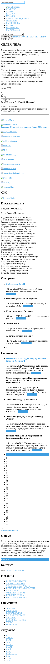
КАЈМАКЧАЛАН (14, 613)
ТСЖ (8, 661)
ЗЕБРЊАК (11, 608)
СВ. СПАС (11, 617)
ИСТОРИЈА (40, 37)
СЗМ (8, 656)
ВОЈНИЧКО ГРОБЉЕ (16, 620)
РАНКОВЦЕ (11, 624)
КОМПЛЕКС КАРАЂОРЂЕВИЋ (20, 588)
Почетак (16, 37)
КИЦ (8, 651)
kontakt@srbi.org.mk (15, 570)
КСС (8, 635)
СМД (8, 649)
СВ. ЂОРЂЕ (11, 610)
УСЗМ (9, 647)
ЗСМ (8, 642)
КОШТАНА (11, 654)
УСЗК (8, 658)
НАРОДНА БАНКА (15, 595)
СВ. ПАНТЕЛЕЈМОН (16, 615)
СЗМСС (9, 644)
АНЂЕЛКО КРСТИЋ (15, 583)
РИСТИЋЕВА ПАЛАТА (17, 597)
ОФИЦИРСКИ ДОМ (15, 593)
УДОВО (9, 622)
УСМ (8, 640)
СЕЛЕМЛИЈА (12, 590)
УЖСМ (9, 638)
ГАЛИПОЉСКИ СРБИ (16, 581)
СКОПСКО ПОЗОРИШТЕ (18, 586)
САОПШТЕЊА (27, 37)
